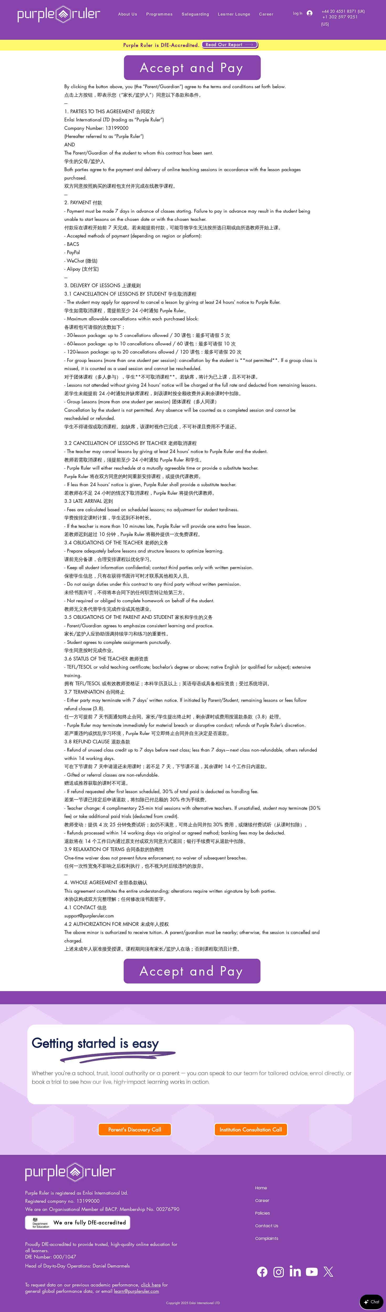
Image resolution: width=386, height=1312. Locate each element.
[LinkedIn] (295, 1272)
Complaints (266, 1238)
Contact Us (266, 1226)
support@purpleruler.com (89, 915)
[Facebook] (262, 1272)
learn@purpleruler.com (136, 1291)
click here (151, 1284)
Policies (262, 1213)
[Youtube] (312, 1272)
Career (262, 1200)
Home (261, 1188)
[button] (159, 14)
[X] (328, 1272)
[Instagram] (279, 1272)
